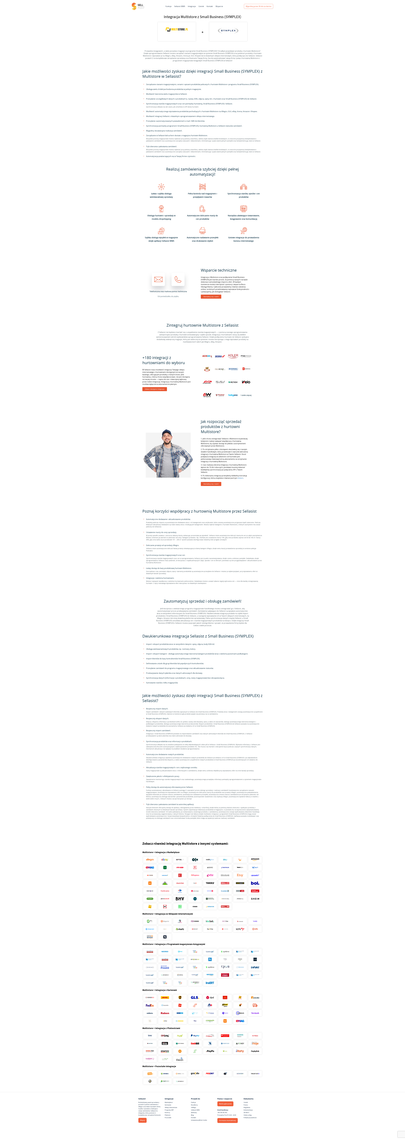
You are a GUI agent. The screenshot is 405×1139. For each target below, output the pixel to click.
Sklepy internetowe (171, 1107)
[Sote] (240, 929)
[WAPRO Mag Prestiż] (164, 959)
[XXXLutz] (240, 891)
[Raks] (255, 959)
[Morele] (149, 875)
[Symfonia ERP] (210, 967)
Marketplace (169, 1102)
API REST (246, 1113)
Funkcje (168, 6)
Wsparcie (219, 6)
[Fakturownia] (240, 967)
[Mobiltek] (149, 1051)
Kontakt (210, 6)
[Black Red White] (179, 875)
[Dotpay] (164, 1035)
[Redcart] (194, 929)
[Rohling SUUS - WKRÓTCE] (179, 1013)
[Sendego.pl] (149, 997)
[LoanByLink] (149, 1059)
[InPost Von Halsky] (225, 899)
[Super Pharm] (210, 891)
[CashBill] (194, 1043)
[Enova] (194, 959)
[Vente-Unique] (194, 891)
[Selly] (255, 929)
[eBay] (164, 860)
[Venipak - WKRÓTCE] (255, 1013)
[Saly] (255, 921)
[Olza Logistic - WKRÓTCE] (194, 1013)
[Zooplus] (149, 899)
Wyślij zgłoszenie (225, 1104)
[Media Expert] (240, 883)
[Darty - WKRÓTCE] (164, 906)
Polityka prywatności (250, 1118)
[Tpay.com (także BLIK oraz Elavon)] (149, 1035)
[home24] (194, 883)
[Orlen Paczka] (179, 1005)
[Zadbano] (149, 1013)
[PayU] (179, 1035)
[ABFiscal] (164, 1081)
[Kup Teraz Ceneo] (240, 860)
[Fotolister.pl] (179, 1074)
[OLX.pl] (194, 860)
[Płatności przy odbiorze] (194, 1051)
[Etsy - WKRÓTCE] (240, 875)
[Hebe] (210, 875)
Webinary (194, 1113)
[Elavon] (179, 1059)
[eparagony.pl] (164, 975)
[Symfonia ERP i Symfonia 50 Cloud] (225, 951)
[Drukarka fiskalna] (225, 1074)
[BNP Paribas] (179, 1043)
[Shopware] (149, 929)
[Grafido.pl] (194, 1074)
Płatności (168, 1115)
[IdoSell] (210, 921)
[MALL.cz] (225, 883)
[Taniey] (210, 883)
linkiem (240, 478)
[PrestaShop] (179, 921)
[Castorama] (164, 875)
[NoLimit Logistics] (225, 1005)
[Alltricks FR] (194, 899)
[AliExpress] (194, 875)
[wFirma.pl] (179, 951)
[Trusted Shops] (149, 1081)
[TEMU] (149, 883)
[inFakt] (255, 967)
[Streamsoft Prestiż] (164, 967)
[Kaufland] (194, 867)
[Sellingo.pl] (149, 921)
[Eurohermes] (210, 1013)
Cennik (201, 6)
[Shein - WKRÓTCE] (255, 899)
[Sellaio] (164, 937)
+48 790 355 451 (222, 1113)
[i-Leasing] (225, 1051)
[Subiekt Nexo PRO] (194, 951)
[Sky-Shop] (210, 929)
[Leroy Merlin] (164, 883)
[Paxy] (194, 1021)
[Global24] (240, 1013)
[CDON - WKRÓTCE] (179, 906)
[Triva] (225, 967)
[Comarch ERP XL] (255, 951)
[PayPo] (210, 1051)
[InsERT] (210, 983)
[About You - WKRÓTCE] (194, 906)
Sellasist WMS (179, 6)
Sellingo (193, 1107)
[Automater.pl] (240, 1074)
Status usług (248, 1115)
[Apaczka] (255, 997)
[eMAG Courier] (240, 1021)
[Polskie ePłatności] (179, 1051)
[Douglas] (225, 875)
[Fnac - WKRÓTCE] (149, 906)
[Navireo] (210, 975)
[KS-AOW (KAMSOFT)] (210, 959)
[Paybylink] (255, 1051)
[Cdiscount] (255, 875)
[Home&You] (240, 867)
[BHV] (179, 899)
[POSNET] (210, 1074)
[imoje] (255, 1043)
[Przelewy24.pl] (210, 1035)
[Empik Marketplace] (210, 860)
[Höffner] (255, 891)
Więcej (142, 1120)
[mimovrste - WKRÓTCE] (210, 906)
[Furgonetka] (164, 1005)
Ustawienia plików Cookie (199, 1120)
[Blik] (164, 1043)
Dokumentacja (248, 1110)
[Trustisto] (255, 1074)
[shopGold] (164, 929)
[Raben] (164, 1013)
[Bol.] (255, 883)
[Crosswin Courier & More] (210, 1021)
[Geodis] (225, 1013)
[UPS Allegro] (240, 1005)
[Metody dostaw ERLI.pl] (179, 1021)
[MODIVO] (210, 867)
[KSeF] (225, 975)
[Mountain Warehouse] (210, 899)
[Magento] (164, 921)
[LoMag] (225, 959)
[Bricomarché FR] (164, 899)
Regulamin (247, 1107)
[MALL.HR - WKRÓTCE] (225, 906)
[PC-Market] (240, 959)
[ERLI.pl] (225, 860)
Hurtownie (168, 1105)
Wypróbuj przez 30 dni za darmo (258, 6)
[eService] (225, 1043)
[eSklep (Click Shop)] (225, 921)
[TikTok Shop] (240, 899)
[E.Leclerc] (225, 891)
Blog (192, 1115)
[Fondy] (240, 1043)
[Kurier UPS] (179, 997)
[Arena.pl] (179, 860)
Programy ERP (169, 1110)
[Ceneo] (149, 1074)
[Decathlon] (225, 867)
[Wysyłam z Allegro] (255, 1005)
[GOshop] (149, 937)
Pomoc (246, 1105)
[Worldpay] (255, 1035)
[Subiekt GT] (210, 951)
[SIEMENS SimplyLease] (240, 1035)
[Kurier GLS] (194, 997)
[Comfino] (164, 1059)
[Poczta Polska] (225, 997)
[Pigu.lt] (255, 867)
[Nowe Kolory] (149, 1021)
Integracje (192, 6)
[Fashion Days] (149, 891)
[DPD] (210, 997)
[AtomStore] (225, 929)
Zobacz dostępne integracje (154, 389)
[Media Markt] (179, 883)
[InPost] (164, 1021)
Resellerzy (194, 1105)
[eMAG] (149, 867)
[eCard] (210, 1043)
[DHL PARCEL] (164, 997)
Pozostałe (168, 1118)
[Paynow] (164, 1051)
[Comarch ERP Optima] (240, 951)
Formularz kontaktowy (227, 1120)
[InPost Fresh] (164, 867)
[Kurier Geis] (240, 997)
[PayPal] (194, 1035)
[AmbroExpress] (210, 1005)
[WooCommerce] (194, 921)
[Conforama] (164, 891)
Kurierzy (167, 1113)
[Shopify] (179, 929)
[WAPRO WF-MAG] (149, 951)
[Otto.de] (179, 867)
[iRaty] (240, 1051)
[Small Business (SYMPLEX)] (149, 967)
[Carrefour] (179, 891)
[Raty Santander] (225, 1035)
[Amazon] (255, 860)
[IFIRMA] (179, 975)
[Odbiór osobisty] (194, 1005)
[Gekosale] (240, 921)
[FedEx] (149, 1005)
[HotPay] (149, 1043)
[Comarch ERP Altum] (179, 959)
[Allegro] (149, 860)
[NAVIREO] (164, 951)
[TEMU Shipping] (225, 1021)
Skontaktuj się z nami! (211, 297)
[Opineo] (164, 1074)
